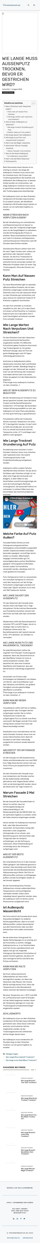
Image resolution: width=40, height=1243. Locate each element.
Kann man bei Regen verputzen (18, 143)
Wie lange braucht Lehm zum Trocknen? (28, 1134)
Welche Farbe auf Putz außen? (19, 132)
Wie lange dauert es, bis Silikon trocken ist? (29, 1117)
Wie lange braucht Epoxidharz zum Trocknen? (28, 1152)
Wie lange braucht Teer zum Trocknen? (29, 1081)
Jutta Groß (6, 89)
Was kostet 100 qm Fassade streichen (16, 147)
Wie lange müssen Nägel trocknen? (28, 1169)
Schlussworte (11, 161)
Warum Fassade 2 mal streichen (19, 151)
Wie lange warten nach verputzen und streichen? (20, 118)
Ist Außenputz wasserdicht (18, 156)
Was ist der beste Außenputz (17, 153)
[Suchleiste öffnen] (28, 5)
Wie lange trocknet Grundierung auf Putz (21, 128)
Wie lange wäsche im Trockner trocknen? (29, 1099)
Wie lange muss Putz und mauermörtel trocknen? (16, 139)
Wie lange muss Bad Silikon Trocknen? (21, 1060)
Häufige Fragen (8, 92)
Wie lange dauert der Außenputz (18, 135)
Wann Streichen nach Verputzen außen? (18, 107)
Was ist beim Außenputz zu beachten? (16, 123)
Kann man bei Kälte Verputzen (17, 159)
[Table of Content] (33, 103)
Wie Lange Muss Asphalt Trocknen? (20, 1057)
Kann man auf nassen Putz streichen (18, 113)
